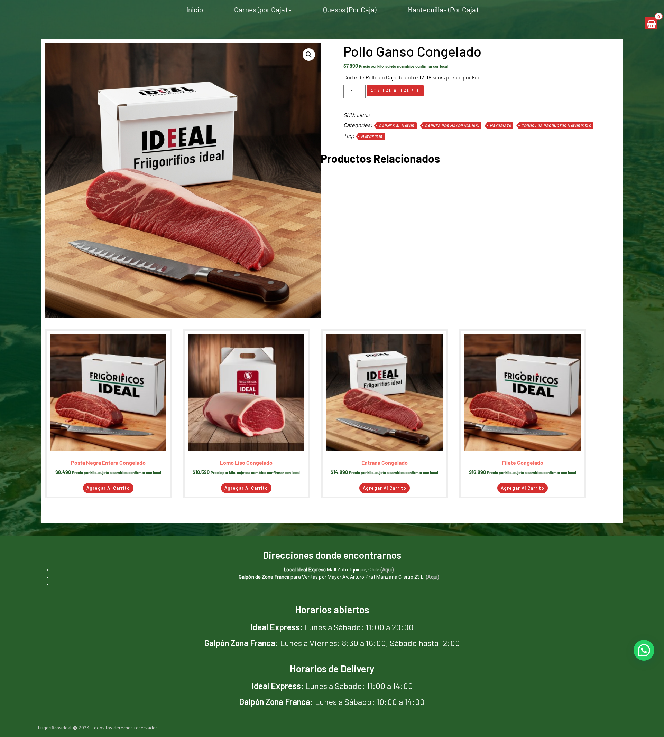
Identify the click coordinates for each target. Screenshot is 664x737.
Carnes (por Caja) (260, 9)
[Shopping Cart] (651, 23)
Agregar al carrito (395, 90)
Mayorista (500, 125)
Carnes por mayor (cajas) (452, 125)
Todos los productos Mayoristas (556, 125)
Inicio (194, 9)
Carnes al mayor (396, 125)
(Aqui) (387, 570)
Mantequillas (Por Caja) (442, 9)
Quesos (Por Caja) (349, 9)
